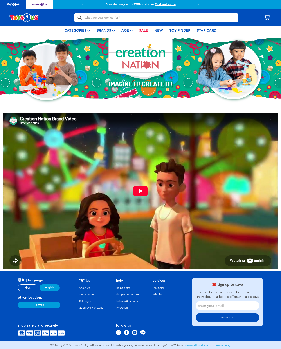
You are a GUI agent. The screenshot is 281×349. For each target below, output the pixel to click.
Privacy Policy (223, 345)
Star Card (158, 287)
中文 (28, 287)
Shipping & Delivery (127, 294)
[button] (82, 4)
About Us (84, 287)
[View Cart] (267, 17)
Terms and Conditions (196, 345)
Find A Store (86, 294)
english (49, 287)
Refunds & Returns (127, 301)
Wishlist (157, 294)
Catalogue (85, 301)
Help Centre (123, 287)
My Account (123, 307)
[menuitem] (77, 30)
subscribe (227, 317)
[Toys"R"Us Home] (24, 17)
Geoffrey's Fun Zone (91, 307)
